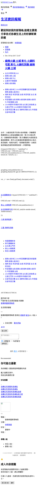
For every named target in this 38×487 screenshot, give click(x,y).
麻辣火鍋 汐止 (10, 78)
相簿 (6, 47)
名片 (6, 52)
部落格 (7, 49)
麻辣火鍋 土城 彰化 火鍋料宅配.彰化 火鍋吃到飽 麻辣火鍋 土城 (20, 65)
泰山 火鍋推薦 (6, 205)
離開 (12, 483)
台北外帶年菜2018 (12, 73)
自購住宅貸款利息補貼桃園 (11, 397)
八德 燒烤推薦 (6, 219)
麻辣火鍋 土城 (10, 76)
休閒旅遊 (18, 43)
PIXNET (9, 453)
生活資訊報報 (11, 19)
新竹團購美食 (10, 243)
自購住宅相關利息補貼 (9, 387)
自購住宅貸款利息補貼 (9, 389)
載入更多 (4, 331)
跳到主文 (4, 25)
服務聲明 (23, 455)
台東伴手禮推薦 (11, 81)
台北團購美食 (6, 195)
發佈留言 (4, 343)
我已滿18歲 (5, 483)
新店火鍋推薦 (10, 251)
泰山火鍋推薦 (10, 248)
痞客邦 (22, 315)
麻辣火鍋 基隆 (10, 83)
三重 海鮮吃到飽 (7, 228)
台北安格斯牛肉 (7, 209)
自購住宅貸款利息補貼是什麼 (12, 394)
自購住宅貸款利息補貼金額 (11, 392)
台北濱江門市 (10, 246)
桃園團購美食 (10, 241)
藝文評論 (17, 323)
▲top (3, 327)
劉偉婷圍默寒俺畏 (7, 303)
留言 (27, 315)
